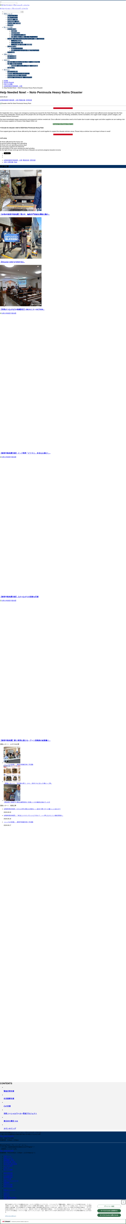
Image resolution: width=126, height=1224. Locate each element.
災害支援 (29, 100)
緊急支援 (22, 100)
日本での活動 (11, 56)
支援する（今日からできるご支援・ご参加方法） (23, 62)
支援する (7, 60)
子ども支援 (11, 52)
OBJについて (8, 14)
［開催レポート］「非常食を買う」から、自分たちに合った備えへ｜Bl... (28, 783)
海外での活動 (11, 58)
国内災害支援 (11, 29)
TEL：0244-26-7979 (6, 1151)
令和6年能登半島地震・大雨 (9, 100)
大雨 (5, 162)
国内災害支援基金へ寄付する (17, 75)
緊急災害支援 (15, 33)
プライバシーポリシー (10, 1216)
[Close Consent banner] (123, 1202)
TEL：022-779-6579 (6, 1136)
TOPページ (7, 1156)
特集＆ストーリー (9, 1190)
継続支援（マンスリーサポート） (18, 73)
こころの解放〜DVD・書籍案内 (21, 44)
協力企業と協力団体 (14, 23)
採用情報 (10, 25)
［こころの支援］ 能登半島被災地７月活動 (18, 764)
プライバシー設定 (109, 1206)
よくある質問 (8, 1166)
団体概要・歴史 (12, 19)
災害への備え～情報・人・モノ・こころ (24, 37)
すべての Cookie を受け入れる (109, 1215)
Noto (15, 162)
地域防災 (14, 31)
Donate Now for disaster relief (63, 108)
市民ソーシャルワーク (11, 1181)
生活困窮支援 (11, 46)
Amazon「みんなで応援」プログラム (19, 77)
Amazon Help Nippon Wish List (63, 124)
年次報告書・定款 (13, 21)
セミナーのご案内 (17, 42)
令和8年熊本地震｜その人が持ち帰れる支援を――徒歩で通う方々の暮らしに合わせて (32, 809)
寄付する (7, 69)
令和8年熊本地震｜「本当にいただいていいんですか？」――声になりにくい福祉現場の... (33, 815)
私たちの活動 (8, 27)
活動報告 (7, 1182)
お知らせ (7, 1168)
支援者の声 (11, 68)
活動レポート (8, 54)
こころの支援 (8, 1175)
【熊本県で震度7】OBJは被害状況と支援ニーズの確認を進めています (27, 802)
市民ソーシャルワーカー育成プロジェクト (25, 50)
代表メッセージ (12, 17)
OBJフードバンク (17, 48)
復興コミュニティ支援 (18, 35)
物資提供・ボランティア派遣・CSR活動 (24, 66)
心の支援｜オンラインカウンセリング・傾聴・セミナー (25, 39)
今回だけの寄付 (12, 71)
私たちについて (12, 15)
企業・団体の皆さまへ (14, 64)
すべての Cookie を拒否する (109, 1210)
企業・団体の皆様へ (10, 1197)
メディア (7, 1192)
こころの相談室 (16, 41)
